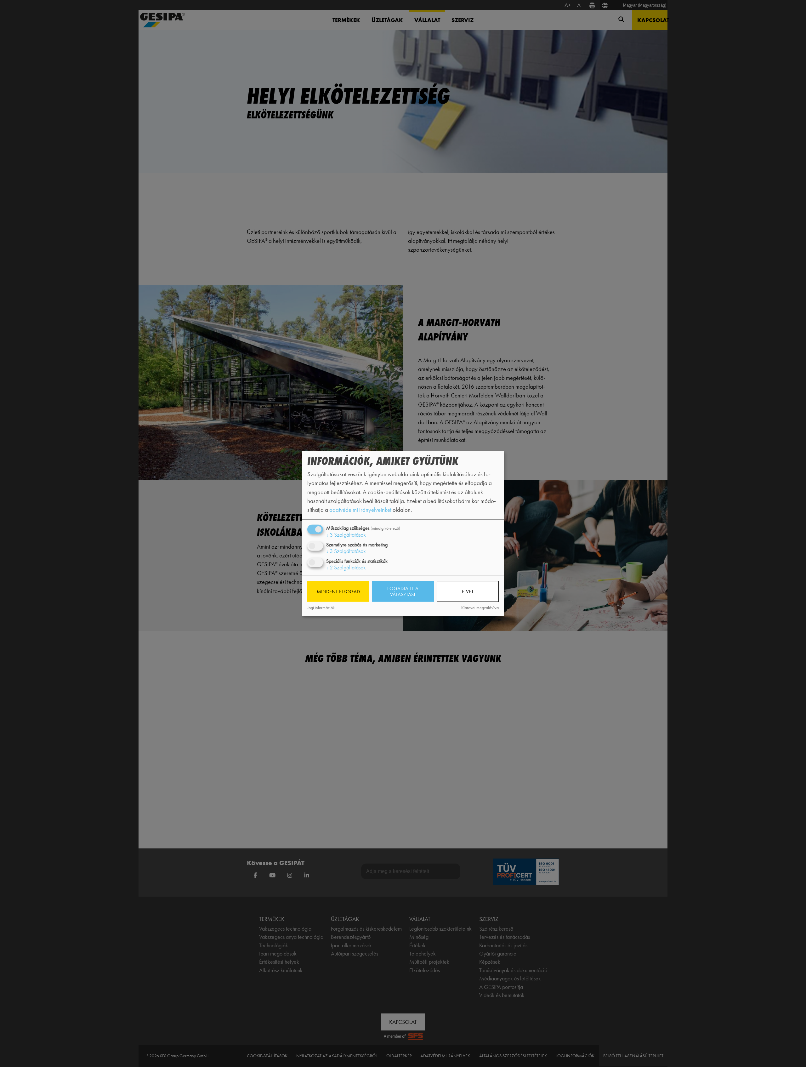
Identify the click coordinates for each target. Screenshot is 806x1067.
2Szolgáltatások (346, 567)
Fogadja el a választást (402, 591)
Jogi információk (321, 607)
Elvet (468, 591)
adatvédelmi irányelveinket (360, 509)
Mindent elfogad (338, 591)
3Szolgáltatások (346, 535)
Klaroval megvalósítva (480, 607)
